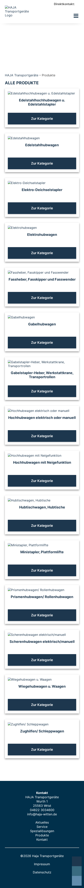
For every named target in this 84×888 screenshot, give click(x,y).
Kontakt (42, 839)
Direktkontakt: (64, 4)
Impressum (42, 864)
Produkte (42, 835)
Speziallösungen (42, 831)
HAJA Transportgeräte (21, 75)
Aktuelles (42, 822)
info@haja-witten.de (42, 814)
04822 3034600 (42, 810)
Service (42, 827)
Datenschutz (42, 872)
